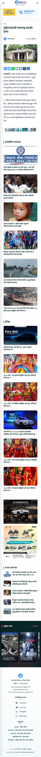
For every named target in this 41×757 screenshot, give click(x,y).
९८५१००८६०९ (23, 683)
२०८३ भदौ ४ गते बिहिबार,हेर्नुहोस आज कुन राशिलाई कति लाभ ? (20, 405)
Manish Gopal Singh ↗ (28, 752)
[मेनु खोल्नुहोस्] (3, 3)
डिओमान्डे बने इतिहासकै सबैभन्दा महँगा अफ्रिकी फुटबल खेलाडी (18, 197)
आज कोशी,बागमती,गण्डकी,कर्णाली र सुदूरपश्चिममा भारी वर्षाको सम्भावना (20, 281)
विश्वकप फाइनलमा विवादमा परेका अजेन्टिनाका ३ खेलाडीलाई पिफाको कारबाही (19, 253)
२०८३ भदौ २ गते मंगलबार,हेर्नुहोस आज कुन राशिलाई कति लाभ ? (20, 461)
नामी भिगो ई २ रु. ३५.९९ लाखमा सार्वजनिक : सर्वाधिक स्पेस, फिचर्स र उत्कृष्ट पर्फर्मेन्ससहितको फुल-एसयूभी (20, 434)
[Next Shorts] (29, 626)
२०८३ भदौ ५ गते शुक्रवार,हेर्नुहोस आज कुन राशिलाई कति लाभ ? (20, 376)
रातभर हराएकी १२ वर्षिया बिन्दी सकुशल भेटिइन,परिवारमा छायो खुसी (16, 225)
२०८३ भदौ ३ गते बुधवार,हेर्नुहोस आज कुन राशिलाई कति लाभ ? (19, 489)
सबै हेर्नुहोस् (35, 626)
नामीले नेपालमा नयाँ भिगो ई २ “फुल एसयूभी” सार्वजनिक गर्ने (18, 348)
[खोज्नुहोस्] (37, 3)
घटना (5, 24)
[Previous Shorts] (25, 626)
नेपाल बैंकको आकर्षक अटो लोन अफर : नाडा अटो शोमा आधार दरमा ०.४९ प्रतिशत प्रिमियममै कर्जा (19, 168)
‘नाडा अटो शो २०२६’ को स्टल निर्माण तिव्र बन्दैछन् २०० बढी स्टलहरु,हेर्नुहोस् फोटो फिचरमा (20, 309)
